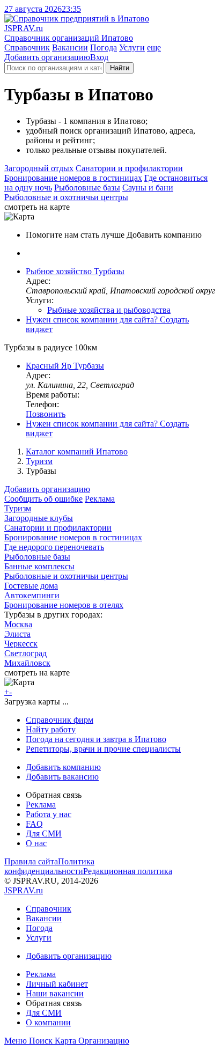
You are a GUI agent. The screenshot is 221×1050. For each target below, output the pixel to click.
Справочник (27, 47)
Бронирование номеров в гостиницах (73, 177)
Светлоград (25, 653)
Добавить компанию (63, 767)
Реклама (100, 498)
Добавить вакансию (62, 776)
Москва (18, 624)
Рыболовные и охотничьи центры (66, 197)
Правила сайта (31, 861)
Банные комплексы (39, 566)
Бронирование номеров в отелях (63, 605)
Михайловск (27, 662)
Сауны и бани (147, 187)
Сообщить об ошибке (43, 498)
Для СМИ (44, 833)
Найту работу (51, 729)
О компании (48, 1022)
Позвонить (45, 413)
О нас (36, 843)
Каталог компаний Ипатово (77, 451)
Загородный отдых (38, 168)
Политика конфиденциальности (49, 866)
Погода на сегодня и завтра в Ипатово (96, 739)
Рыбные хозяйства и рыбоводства (109, 309)
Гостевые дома (31, 585)
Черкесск (21, 643)
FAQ (34, 823)
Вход (99, 57)
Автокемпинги (32, 595)
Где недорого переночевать (54, 547)
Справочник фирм (59, 719)
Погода (103, 47)
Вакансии (70, 47)
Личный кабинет (57, 983)
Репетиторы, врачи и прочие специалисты (103, 748)
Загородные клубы (38, 518)
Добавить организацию (47, 57)
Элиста (17, 633)
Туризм (39, 461)
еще (154, 47)
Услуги (132, 47)
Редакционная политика (127, 871)
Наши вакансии (55, 993)
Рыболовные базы (87, 187)
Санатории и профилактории (129, 168)
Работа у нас (48, 814)
